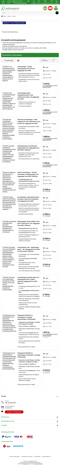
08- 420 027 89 (10, 403)
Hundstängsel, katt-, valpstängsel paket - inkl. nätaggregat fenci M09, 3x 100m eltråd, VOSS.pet (28, 249)
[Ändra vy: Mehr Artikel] (18, 60)
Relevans (44, 60)
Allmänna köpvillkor (14, 456)
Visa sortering (9, 60)
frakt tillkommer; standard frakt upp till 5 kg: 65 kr (50, 86)
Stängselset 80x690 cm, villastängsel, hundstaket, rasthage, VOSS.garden (28, 355)
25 (54, 60)
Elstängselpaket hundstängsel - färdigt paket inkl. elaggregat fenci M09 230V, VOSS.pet (28, 148)
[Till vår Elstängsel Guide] (56, 8)
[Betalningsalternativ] (18, 436)
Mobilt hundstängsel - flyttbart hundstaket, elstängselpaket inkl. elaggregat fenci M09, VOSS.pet (28, 174)
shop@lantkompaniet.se (21, 3)
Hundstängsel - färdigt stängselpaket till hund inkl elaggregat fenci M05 (26, 68)
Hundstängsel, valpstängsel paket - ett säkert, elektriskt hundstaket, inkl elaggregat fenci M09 (28, 199)
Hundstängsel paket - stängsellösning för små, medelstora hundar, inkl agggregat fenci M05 (28, 96)
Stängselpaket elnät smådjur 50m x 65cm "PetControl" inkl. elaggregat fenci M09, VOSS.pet (28, 223)
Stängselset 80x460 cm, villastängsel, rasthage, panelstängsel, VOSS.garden (26, 317)
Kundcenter (8, 408)
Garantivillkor (25, 463)
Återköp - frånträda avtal (14, 412)
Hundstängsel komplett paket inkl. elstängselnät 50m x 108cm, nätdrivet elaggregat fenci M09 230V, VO (28, 280)
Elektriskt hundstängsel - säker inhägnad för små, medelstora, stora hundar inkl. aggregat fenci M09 (28, 121)
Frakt (32, 461)
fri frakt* (48, 191)
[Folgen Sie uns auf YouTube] (2, 411)
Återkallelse (37, 456)
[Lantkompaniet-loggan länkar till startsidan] (16, 8)
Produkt (54, 59)
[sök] (57, 12)
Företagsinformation (27, 456)
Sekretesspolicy (46, 456)
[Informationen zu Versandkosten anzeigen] (12, 446)
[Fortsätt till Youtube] (50, 8)
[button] (45, 8)
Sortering (43, 59)
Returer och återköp (38, 463)
